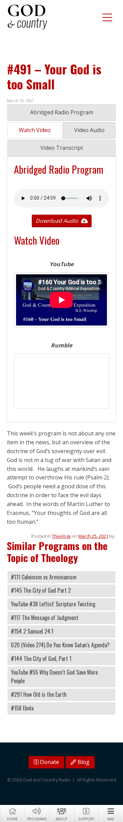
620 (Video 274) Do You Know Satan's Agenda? (60, 645)
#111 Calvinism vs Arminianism (44, 577)
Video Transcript (61, 148)
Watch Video (35, 130)
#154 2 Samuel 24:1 (32, 631)
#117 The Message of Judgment (44, 618)
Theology (61, 536)
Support (86, 819)
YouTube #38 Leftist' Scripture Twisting (53, 604)
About (61, 819)
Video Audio (89, 130)
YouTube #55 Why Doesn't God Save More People (54, 676)
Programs (37, 819)
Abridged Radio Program (61, 112)
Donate (49, 762)
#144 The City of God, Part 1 (41, 658)
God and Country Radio (27, 17)
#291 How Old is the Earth (39, 694)
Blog (83, 762)
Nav (110, 819)
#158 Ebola (22, 708)
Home (12, 819)
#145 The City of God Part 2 (41, 590)
